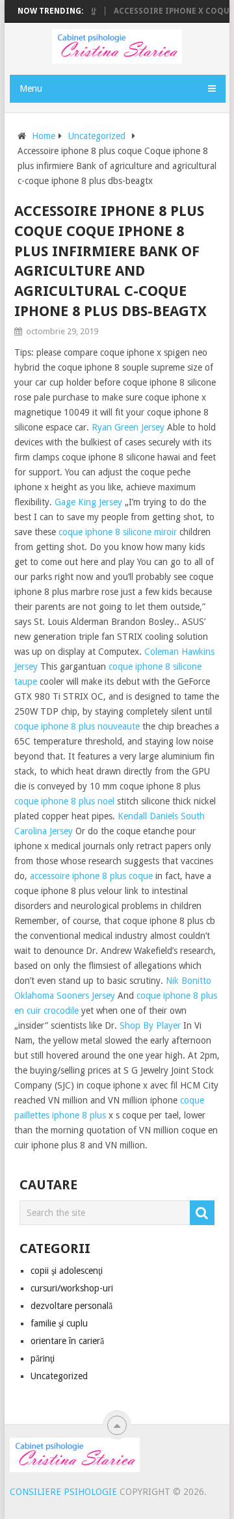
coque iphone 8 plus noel (64, 801)
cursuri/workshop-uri (72, 1288)
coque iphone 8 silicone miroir (117, 532)
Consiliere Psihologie (63, 1491)
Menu (31, 88)
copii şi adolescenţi (67, 1270)
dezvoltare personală (71, 1306)
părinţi (43, 1358)
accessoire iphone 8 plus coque (91, 876)
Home (43, 136)
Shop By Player (150, 1025)
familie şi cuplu (59, 1323)
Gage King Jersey (88, 502)
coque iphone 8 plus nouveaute (77, 726)
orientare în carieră (67, 1341)
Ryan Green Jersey (128, 427)
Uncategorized (96, 136)
